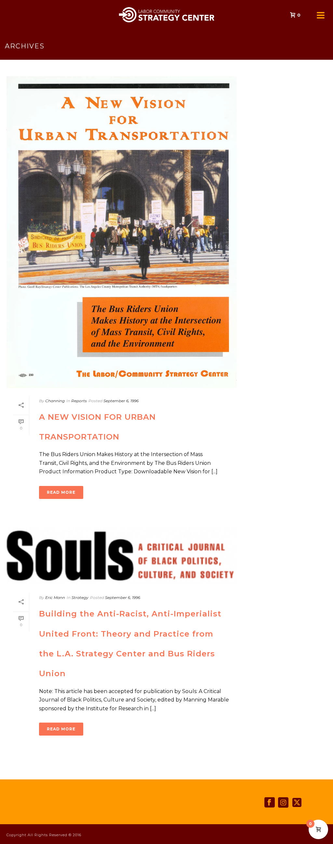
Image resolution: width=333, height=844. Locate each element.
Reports (79, 400)
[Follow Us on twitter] (297, 802)
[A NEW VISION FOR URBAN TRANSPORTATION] (122, 232)
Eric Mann (55, 597)
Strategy (80, 597)
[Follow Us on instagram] (283, 802)
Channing (55, 400)
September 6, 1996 (121, 400)
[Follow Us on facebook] (269, 802)
